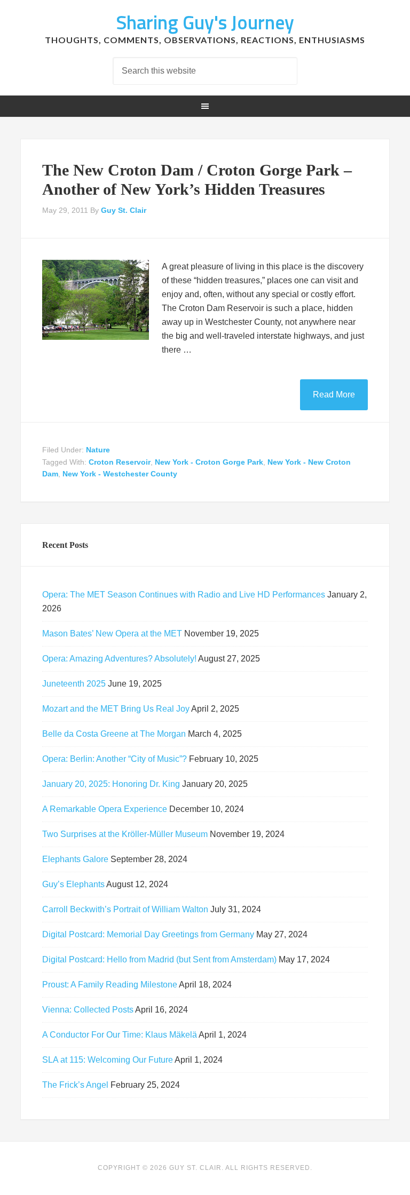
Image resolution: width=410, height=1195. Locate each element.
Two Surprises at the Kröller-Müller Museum (125, 834)
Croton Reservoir (120, 462)
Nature (98, 449)
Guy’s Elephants (73, 884)
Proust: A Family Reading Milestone (109, 984)
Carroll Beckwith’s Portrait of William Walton (125, 909)
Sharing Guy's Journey (205, 22)
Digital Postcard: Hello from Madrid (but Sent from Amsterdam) (159, 959)
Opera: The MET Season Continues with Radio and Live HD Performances (183, 594)
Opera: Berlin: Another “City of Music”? (114, 758)
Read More (334, 394)
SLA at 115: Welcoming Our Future (107, 1059)
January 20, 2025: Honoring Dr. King (111, 783)
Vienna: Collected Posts (87, 1009)
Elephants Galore (75, 859)
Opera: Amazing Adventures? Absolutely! (119, 658)
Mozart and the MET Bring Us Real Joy (116, 708)
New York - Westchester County (119, 473)
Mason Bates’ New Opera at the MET (112, 633)
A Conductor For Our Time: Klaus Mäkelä (119, 1034)
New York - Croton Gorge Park (209, 462)
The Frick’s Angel (75, 1084)
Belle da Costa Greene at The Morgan (114, 733)
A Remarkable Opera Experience (104, 809)
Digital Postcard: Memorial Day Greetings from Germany (148, 934)
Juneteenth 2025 (74, 683)
